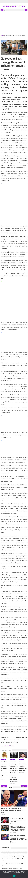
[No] (26, 873)
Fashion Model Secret (14, 6)
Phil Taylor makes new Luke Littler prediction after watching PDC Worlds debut (12, 811)
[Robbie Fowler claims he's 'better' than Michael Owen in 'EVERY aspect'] (5, 820)
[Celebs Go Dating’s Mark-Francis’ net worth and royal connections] (23, 755)
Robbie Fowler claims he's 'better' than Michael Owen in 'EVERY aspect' (17, 820)
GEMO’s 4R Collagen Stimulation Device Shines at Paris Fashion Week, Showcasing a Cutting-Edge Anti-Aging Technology (14, 855)
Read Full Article (9, 746)
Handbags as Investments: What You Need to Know (12, 868)
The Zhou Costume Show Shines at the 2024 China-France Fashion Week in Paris (13, 860)
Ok (14, 875)
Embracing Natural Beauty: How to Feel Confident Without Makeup (13, 864)
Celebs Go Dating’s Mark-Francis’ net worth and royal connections (23, 766)
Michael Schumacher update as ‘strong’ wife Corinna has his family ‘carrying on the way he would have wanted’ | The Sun (18, 828)
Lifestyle (5, 35)
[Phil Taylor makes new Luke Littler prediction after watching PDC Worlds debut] (14, 798)
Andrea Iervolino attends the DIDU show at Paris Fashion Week (14, 851)
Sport (10, 787)
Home (2, 35)
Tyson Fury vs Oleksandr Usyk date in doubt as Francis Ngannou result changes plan (24, 786)
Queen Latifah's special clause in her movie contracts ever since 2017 (4, 786)
